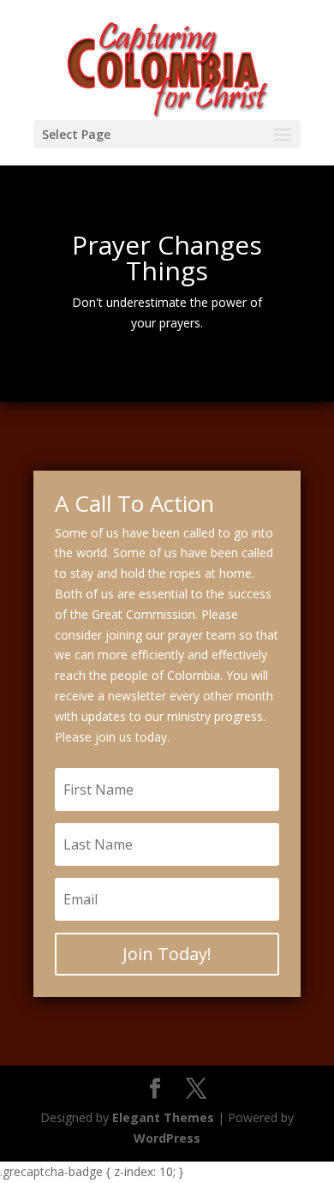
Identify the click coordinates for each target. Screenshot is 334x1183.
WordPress (167, 1138)
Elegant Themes (163, 1117)
